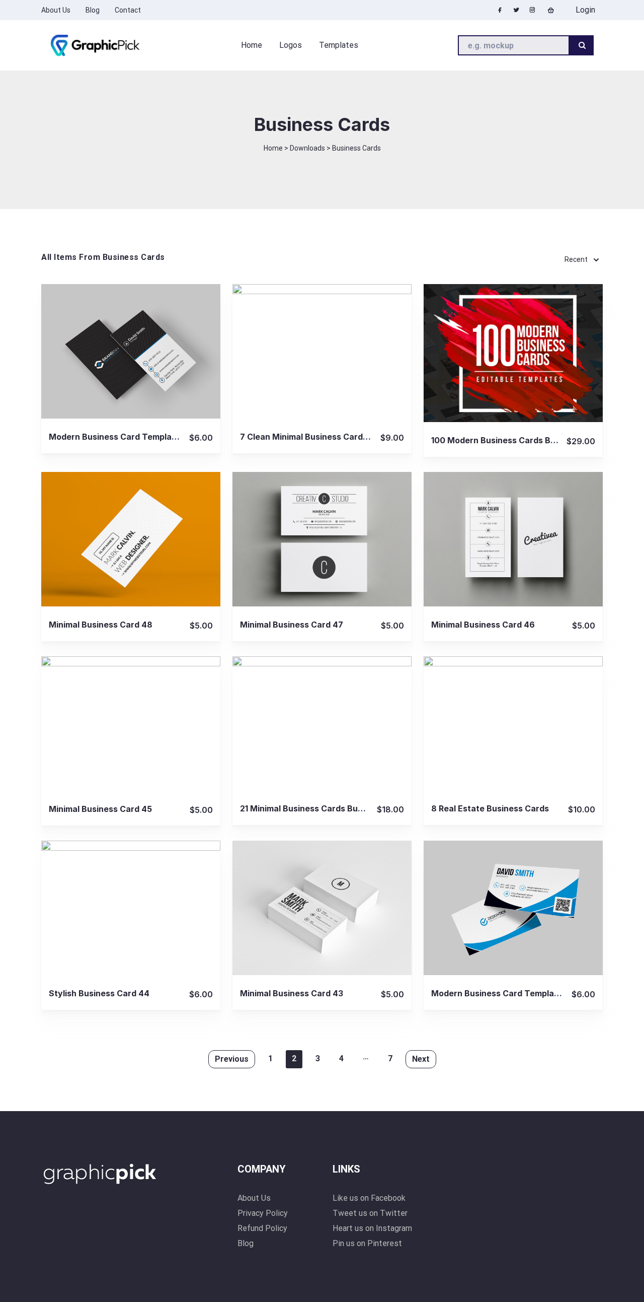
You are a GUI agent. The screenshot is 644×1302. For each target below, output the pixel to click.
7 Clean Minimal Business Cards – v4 (313, 437)
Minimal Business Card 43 (291, 993)
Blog (245, 1243)
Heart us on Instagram (372, 1228)
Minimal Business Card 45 (100, 809)
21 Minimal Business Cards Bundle (307, 808)
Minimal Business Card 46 (483, 625)
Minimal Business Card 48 (100, 625)
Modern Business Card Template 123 (504, 993)
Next (421, 1059)
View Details (131, 351)
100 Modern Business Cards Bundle (502, 440)
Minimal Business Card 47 (291, 625)
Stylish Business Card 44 (99, 993)
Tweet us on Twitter (370, 1213)
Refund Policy (262, 1228)
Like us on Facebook (369, 1198)
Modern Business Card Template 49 (121, 437)
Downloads (307, 148)
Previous (232, 1059)
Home (273, 148)
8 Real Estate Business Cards (490, 808)
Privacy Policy (262, 1213)
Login (584, 10)
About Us (254, 1198)
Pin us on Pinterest (367, 1243)
